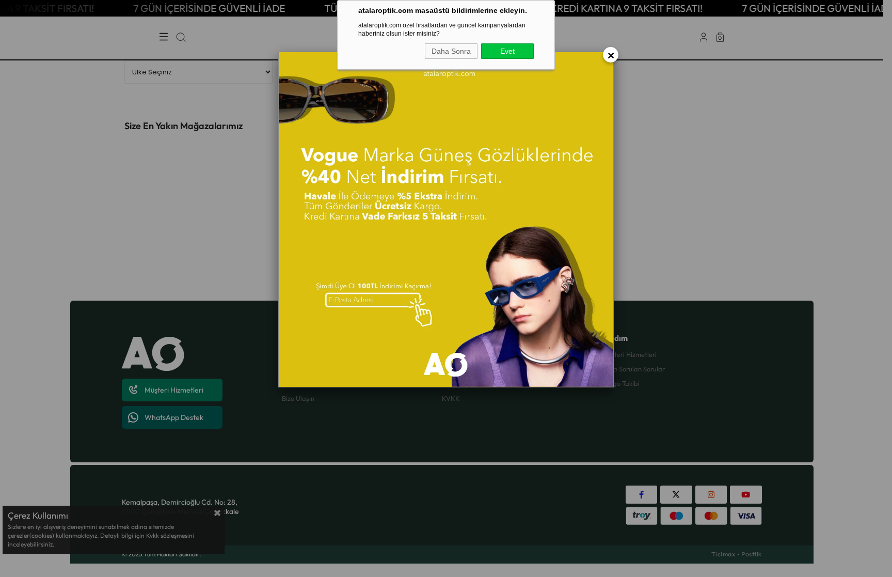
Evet (507, 51)
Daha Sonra (451, 51)
